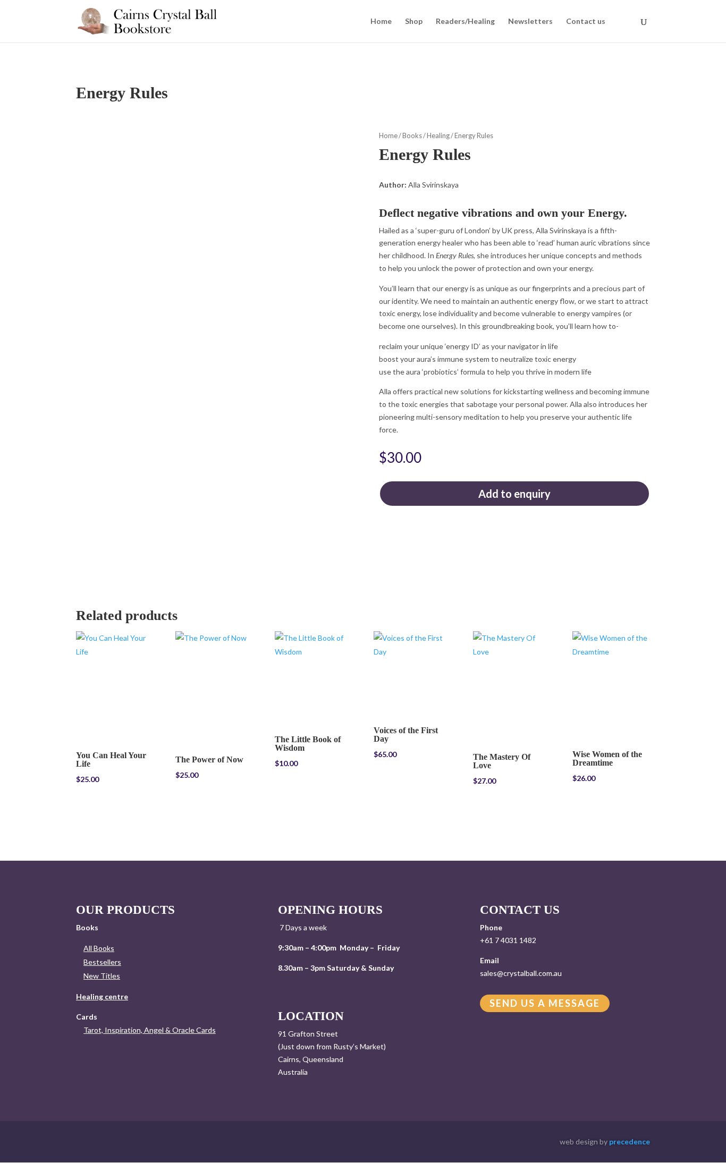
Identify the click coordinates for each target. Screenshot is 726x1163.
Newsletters (530, 22)
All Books (98, 948)
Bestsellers (102, 961)
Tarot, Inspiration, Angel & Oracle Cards (149, 1029)
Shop (414, 22)
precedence (629, 1141)
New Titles (101, 975)
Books (412, 135)
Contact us (585, 22)
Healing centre (102, 996)
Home (381, 22)
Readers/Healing (465, 22)
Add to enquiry (514, 493)
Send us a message (544, 1003)
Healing (438, 135)
